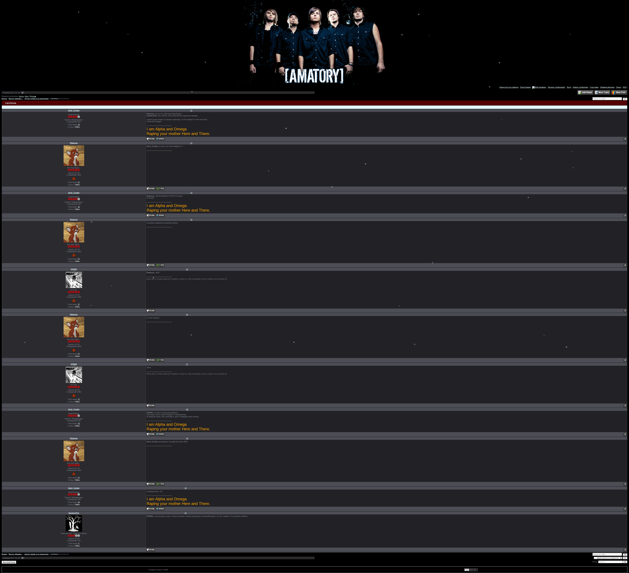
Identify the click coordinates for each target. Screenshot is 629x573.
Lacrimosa (54, 98)
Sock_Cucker (73, 110)
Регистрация (525, 87)
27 (187, 364)
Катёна (21, 96)
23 (191, 193)
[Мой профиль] (539, 87)
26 (187, 314)
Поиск (618, 87)
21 (191, 110)
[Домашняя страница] (160, 139)
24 (191, 220)
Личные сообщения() (556, 87)
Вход (569, 87)
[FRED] (74, 269)
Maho (27, 96)
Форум (4, 98)
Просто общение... (16, 98)
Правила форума (607, 87)
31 (186, 513)
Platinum (74, 143)
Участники (594, 87)
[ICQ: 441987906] (160, 188)
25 (187, 269)
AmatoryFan (73, 513)
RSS (624, 87)
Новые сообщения (580, 87)
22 (191, 143)
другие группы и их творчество (37, 98)
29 (187, 438)
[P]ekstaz (32, 96)
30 (186, 488)
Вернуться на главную (509, 87)
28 (187, 409)
